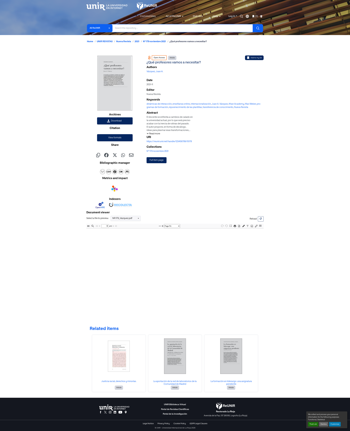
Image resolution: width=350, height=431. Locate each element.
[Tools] (260, 226)
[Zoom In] (162, 226)
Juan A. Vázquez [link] (220, 104)
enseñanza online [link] (181, 104)
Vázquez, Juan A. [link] (155, 72)
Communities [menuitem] (148, 16)
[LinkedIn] (115, 412)
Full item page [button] (157, 160)
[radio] (244, 226)
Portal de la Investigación (175, 414)
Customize (335, 424)
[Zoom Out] (159, 226)
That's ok (313, 424)
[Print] (235, 226)
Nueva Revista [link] (123, 42)
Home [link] (90, 42)
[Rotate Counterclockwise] (226, 226)
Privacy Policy (164, 424)
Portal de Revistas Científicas (175, 409)
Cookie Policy (179, 424)
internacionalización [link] (201, 104)
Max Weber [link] (250, 104)
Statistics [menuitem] (198, 16)
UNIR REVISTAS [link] (105, 42)
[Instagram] (110, 412)
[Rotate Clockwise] (222, 226)
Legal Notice (148, 424)
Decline (324, 424)
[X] (105, 412)
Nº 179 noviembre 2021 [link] (154, 42)
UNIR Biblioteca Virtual (175, 404)
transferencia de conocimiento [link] (218, 107)
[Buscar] (258, 28)
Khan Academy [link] (236, 104)
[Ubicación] (125, 412)
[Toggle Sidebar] (88, 226)
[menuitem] (174, 16)
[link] (115, 120)
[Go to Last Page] (116, 226)
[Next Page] (113, 226)
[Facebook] (100, 412)
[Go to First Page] (97, 226)
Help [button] (215, 16)
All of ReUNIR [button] (173, 16)
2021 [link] (137, 42)
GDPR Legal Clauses (198, 424)
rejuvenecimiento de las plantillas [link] (185, 107)
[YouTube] (120, 412)
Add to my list (256, 58)
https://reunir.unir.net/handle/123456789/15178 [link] (169, 141)
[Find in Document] (92, 226)
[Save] (239, 226)
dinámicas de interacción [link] (159, 104)
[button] (241, 16)
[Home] (108, 6)
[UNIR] (114, 407)
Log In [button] (232, 16)
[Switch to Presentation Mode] (230, 226)
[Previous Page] (99, 226)
